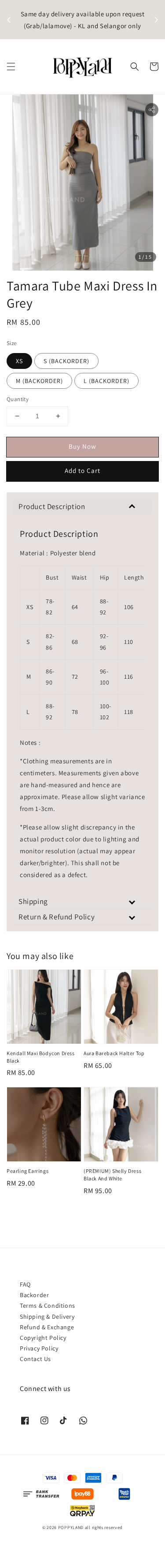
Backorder (34, 1295)
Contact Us (35, 1359)
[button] (11, 66)
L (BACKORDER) (106, 381)
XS (19, 361)
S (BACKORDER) (66, 361)
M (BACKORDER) (39, 381)
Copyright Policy (43, 1338)
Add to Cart (82, 470)
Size (12, 343)
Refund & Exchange (47, 1327)
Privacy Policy (39, 1348)
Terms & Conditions (47, 1305)
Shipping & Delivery (47, 1316)
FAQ (25, 1284)
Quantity (18, 399)
